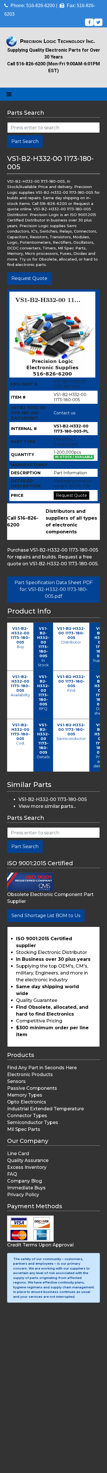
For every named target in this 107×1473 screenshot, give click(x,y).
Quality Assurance (28, 1160)
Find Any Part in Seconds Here (42, 1067)
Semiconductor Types (32, 1122)
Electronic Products (30, 1074)
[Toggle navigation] (9, 94)
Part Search (25, 141)
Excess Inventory (27, 1167)
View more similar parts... (47, 806)
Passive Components (32, 1088)
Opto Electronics (26, 1102)
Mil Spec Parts (23, 1129)
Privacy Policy (23, 1194)
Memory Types (24, 1095)
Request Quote (29, 278)
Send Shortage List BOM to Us (45, 915)
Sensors (16, 1081)
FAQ (12, 1174)
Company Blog (24, 1181)
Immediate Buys (26, 1187)
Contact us (64, 412)
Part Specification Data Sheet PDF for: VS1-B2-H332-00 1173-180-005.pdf (54, 589)
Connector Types (27, 1115)
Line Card (18, 1153)
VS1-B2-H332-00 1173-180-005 (53, 799)
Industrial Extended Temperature (45, 1108)
